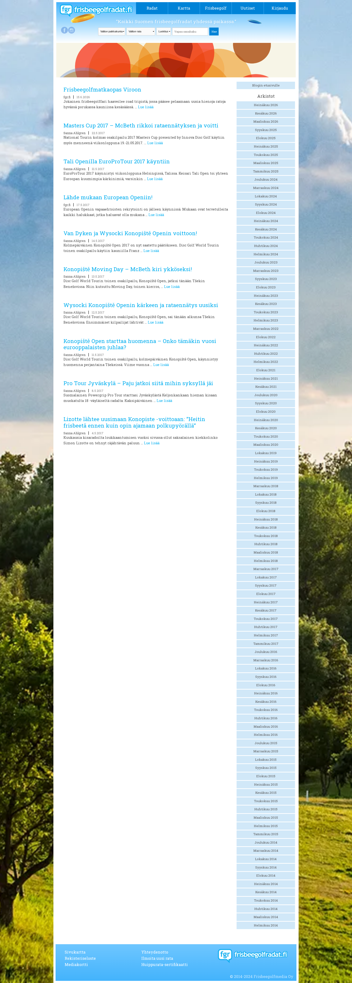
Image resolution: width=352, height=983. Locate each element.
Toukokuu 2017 (266, 619)
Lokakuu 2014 (266, 859)
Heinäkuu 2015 (266, 784)
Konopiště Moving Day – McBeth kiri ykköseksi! (127, 269)
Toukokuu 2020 (266, 436)
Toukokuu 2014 (266, 900)
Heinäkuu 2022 (266, 345)
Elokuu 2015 (265, 776)
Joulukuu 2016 (266, 652)
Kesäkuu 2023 (266, 304)
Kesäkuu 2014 (266, 892)
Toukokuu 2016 (266, 710)
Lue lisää (145, 107)
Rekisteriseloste (80, 958)
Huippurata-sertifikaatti (164, 964)
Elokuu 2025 (266, 138)
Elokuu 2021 (265, 370)
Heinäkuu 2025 (266, 146)
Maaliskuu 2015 (266, 817)
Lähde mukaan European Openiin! (108, 197)
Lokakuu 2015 (266, 759)
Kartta (184, 8)
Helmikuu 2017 (266, 635)
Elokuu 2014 (265, 875)
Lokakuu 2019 (266, 453)
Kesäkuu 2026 (266, 113)
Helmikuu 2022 (266, 362)
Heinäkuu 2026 (266, 105)
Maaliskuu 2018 (266, 552)
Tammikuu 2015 (265, 834)
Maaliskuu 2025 (265, 163)
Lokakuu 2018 (266, 494)
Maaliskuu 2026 (265, 121)
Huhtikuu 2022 (266, 353)
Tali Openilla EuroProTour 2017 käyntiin (116, 161)
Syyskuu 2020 (266, 403)
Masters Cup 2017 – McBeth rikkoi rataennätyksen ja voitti (140, 125)
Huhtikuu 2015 (266, 809)
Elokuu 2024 (266, 213)
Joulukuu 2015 (266, 743)
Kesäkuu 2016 (266, 701)
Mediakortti (76, 964)
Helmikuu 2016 (266, 734)
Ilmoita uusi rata (157, 958)
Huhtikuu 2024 (266, 246)
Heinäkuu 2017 (266, 602)
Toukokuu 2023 (266, 312)
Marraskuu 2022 (265, 328)
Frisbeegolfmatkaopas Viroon (102, 89)
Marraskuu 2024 (265, 188)
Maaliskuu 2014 (266, 917)
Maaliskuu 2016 (266, 726)
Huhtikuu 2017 (266, 627)
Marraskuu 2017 (265, 569)
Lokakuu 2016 (266, 668)
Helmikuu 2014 (266, 925)
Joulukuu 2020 (266, 395)
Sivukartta (75, 951)
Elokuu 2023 (266, 287)
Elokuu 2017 (266, 594)
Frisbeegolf (216, 8)
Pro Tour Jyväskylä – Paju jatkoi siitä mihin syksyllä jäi (138, 383)
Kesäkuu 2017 (266, 610)
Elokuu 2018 (265, 511)
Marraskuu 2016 (265, 660)
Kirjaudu (280, 8)
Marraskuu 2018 (265, 486)
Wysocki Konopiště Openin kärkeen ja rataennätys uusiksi (140, 305)
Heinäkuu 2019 (266, 461)
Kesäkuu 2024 (266, 229)
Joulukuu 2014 (266, 842)
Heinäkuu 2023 (266, 295)
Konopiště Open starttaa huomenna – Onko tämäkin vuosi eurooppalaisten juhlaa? (139, 344)
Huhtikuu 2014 (266, 909)
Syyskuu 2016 (266, 676)
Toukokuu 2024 (266, 237)
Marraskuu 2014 (265, 850)
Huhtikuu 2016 (266, 718)
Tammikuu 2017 (265, 643)
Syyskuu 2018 (266, 502)
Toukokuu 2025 (266, 155)
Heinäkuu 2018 (266, 519)
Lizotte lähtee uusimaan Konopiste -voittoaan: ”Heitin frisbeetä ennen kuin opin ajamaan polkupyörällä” (134, 422)
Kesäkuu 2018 (266, 527)
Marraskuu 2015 (265, 751)
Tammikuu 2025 (265, 171)
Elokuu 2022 (266, 337)
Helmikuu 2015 (266, 826)
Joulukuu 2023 (266, 262)
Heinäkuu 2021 (266, 378)
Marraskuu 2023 (265, 271)
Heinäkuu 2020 (266, 420)
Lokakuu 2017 (266, 577)
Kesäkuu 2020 (266, 428)
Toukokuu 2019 (266, 469)
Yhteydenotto (154, 951)
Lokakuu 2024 (266, 196)
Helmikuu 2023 (266, 320)
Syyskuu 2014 (266, 867)
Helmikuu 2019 (266, 478)
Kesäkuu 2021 (266, 386)
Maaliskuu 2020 (265, 444)
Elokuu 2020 (266, 411)
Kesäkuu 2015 (266, 792)
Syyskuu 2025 (266, 130)
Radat (152, 8)
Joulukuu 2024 (266, 179)
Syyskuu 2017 (266, 585)
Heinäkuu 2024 (266, 221)
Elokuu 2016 (265, 685)
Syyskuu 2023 (266, 279)
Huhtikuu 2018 (266, 544)
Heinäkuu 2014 (266, 884)
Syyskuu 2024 (266, 204)
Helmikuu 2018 (266, 561)
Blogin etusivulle (266, 85)
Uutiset (247, 8)
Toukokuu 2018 (266, 536)
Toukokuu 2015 (266, 801)
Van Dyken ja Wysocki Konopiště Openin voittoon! (130, 233)
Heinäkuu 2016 (266, 693)
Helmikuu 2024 (266, 254)
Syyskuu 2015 (266, 768)
